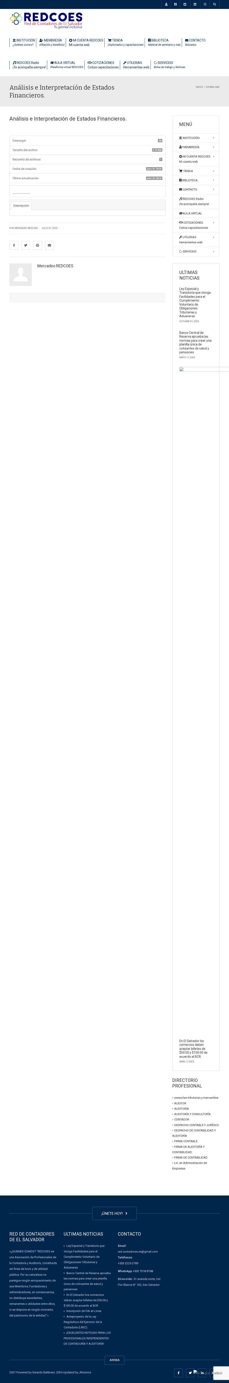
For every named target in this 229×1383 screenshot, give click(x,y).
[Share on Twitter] (25, 245)
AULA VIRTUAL (66, 65)
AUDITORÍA (181, 1108)
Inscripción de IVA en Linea (83, 1311)
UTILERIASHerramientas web (136, 65)
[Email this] (49, 245)
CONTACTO (195, 42)
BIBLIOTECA (164, 42)
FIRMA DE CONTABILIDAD (191, 1157)
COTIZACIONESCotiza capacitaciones (103, 65)
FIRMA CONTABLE (185, 1141)
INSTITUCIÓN (24, 42)
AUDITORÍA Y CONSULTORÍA (192, 1114)
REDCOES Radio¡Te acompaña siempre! (29, 65)
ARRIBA (115, 1360)
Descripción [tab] (21, 205)
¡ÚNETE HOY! (113, 1213)
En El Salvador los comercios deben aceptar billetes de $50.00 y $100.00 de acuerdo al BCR (193, 1048)
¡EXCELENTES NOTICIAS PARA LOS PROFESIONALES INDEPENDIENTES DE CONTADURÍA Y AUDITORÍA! (87, 1338)
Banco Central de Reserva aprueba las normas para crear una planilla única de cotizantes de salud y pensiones (195, 342)
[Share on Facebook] (13, 245)
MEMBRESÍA (52, 42)
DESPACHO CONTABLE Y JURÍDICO (196, 1124)
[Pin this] (37, 245)
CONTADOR (181, 1119)
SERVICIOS (169, 65)
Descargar (21, 191)
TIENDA (126, 42)
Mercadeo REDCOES (55, 265)
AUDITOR (180, 1103)
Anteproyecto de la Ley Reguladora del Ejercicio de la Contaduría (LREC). (83, 1322)
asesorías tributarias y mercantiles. (196, 1097)
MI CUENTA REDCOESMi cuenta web (86, 43)
